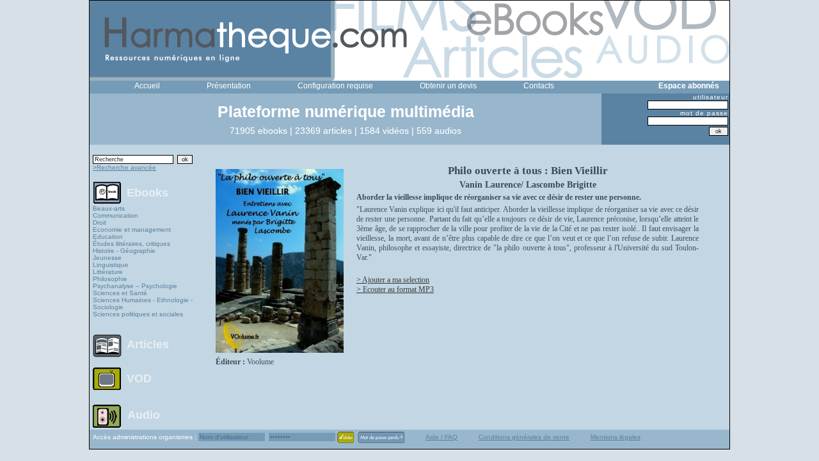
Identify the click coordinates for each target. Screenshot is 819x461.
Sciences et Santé (120, 292)
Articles (148, 344)
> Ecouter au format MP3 (395, 289)
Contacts (538, 85)
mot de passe (704, 113)
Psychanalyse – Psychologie (135, 285)
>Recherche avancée (124, 167)
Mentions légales (615, 437)
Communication (115, 215)
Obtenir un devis (448, 85)
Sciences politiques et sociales (138, 314)
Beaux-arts (109, 208)
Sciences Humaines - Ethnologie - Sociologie (143, 303)
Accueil (147, 85)
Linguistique (111, 264)
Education (108, 236)
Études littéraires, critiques (131, 243)
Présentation (229, 85)
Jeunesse (107, 257)
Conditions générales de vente (524, 437)
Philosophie (110, 278)
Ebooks (147, 192)
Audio (143, 414)
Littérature (108, 271)
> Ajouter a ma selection (392, 279)
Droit (99, 222)
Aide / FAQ (441, 437)
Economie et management (132, 229)
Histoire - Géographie (124, 250)
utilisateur (710, 97)
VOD (139, 378)
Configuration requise (335, 85)
